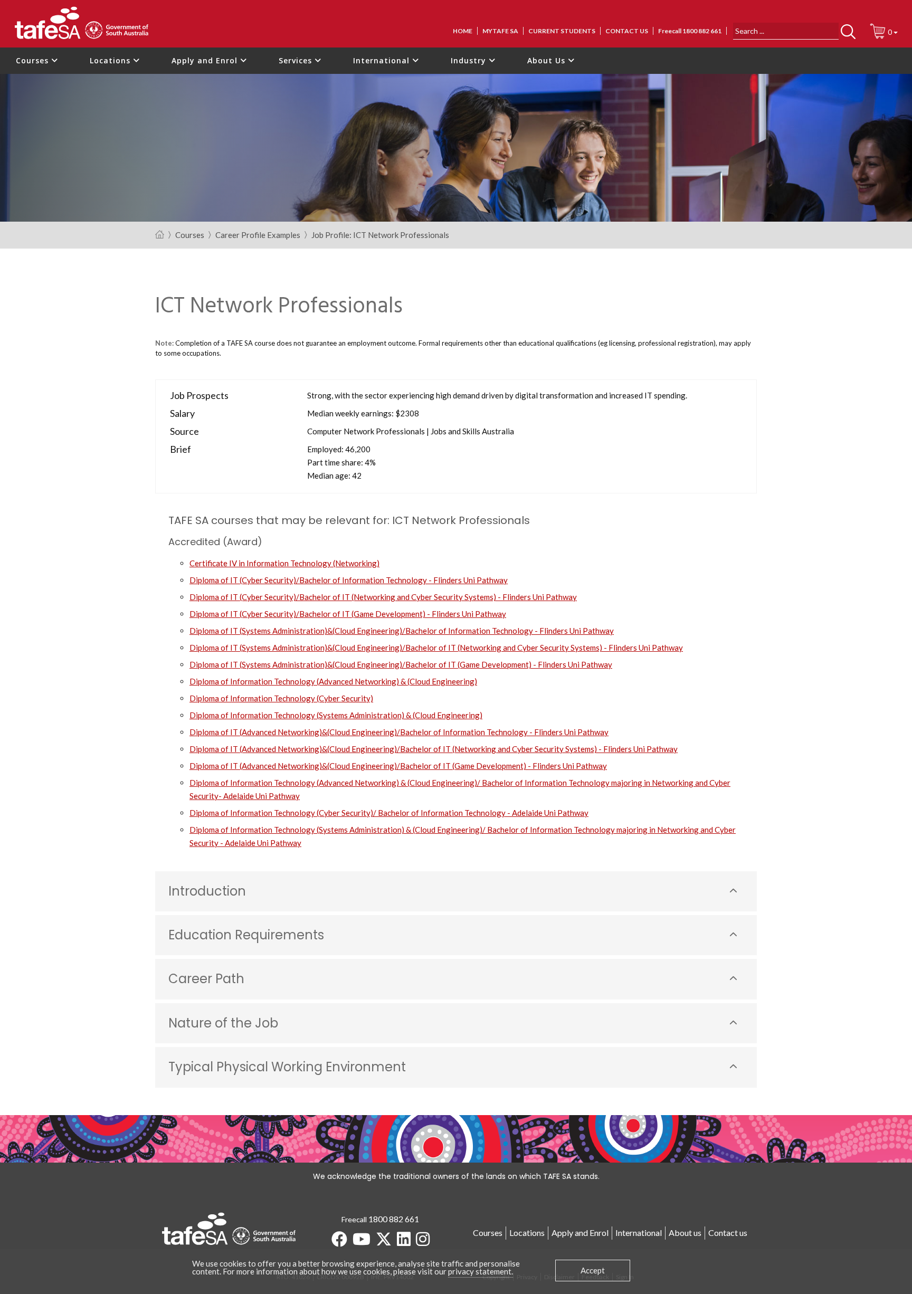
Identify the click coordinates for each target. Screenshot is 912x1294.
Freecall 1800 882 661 (689, 31)
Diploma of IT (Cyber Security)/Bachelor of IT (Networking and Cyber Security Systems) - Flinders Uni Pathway (383, 597)
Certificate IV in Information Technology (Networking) (284, 563)
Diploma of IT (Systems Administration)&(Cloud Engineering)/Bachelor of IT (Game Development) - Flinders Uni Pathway (400, 664)
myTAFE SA (500, 31)
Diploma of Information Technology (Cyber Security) (281, 698)
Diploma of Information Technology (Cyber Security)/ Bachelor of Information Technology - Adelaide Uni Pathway (388, 812)
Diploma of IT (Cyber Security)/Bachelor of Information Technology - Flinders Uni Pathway (348, 580)
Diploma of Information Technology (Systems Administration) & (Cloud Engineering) (335, 715)
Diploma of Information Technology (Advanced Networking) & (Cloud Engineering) (333, 681)
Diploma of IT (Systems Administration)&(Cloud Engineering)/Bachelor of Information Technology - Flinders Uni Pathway (401, 630)
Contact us (626, 31)
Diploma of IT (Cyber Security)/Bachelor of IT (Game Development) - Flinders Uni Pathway (347, 614)
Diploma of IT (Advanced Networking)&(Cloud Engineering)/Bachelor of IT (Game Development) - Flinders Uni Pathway (398, 765)
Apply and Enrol (206, 60)
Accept (593, 1270)
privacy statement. (480, 1271)
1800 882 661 (393, 1219)
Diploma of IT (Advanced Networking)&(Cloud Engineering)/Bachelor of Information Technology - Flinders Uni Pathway (399, 732)
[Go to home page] (159, 235)
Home (462, 31)
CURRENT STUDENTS (561, 31)
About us (685, 1233)
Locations (111, 60)
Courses (33, 60)
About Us (547, 60)
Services (297, 60)
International (382, 60)
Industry (470, 60)
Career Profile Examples (257, 235)
